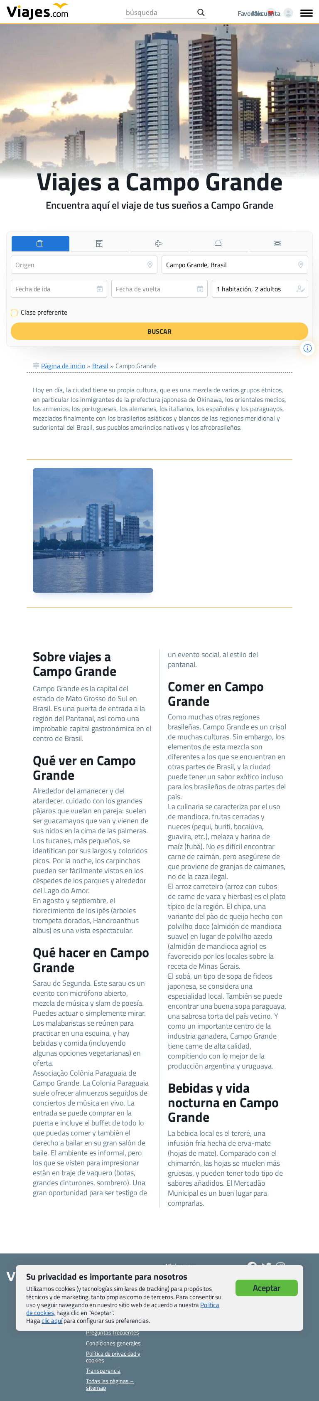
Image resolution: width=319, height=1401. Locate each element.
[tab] (40, 243)
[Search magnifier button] (201, 12)
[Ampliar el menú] (306, 13)
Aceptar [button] (266, 1287)
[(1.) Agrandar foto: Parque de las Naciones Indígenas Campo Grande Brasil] (93, 530)
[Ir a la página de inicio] (37, 11)
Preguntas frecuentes (112, 1332)
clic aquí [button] (52, 1320)
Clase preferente (39, 312)
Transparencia (103, 1370)
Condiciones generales (113, 1343)
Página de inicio (63, 366)
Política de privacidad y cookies (113, 1356)
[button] (260, 289)
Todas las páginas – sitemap (110, 1383)
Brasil (100, 366)
